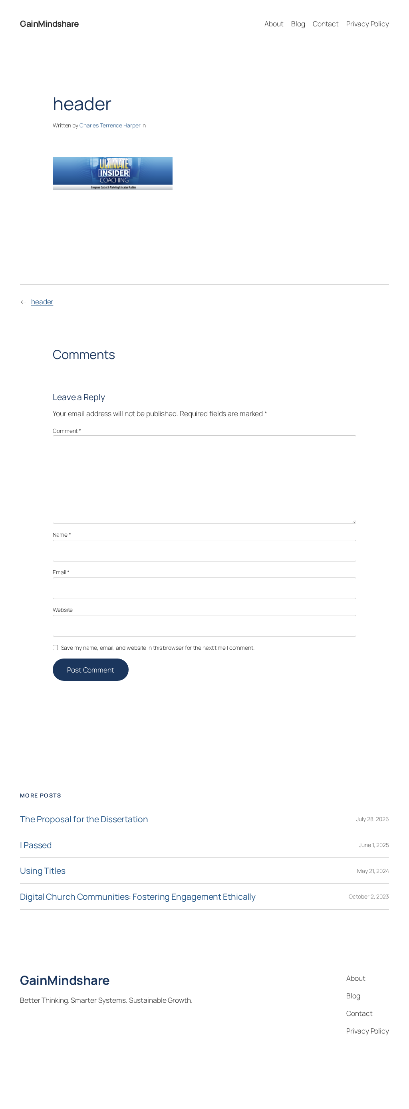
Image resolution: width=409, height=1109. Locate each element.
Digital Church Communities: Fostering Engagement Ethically (138, 896)
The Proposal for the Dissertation (84, 819)
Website (63, 609)
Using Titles (43, 870)
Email (61, 572)
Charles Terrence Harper (110, 125)
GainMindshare (49, 23)
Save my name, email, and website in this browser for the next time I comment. (157, 647)
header (42, 301)
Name (62, 534)
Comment (67, 430)
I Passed (36, 845)
